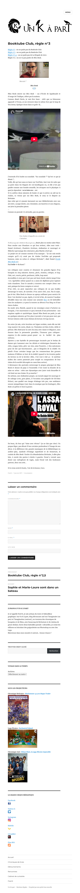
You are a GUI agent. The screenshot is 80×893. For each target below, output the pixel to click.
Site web (11, 547)
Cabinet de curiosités (16, 876)
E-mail (11, 537)
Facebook (11, 800)
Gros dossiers (28, 473)
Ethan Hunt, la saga (36, 752)
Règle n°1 (11, 50)
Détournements (14, 867)
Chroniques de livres (16, 862)
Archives (11, 671)
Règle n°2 (11, 52)
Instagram (12, 817)
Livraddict (12, 834)
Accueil (11, 857)
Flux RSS (11, 842)
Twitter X (11, 809)
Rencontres (12, 872)
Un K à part (11, 887)
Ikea (45, 300)
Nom (10, 528)
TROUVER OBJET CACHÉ (17, 647)
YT (34, 88)
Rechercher (53, 651)
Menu (68, 12)
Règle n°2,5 (12, 55)
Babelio (11, 826)
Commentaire (14, 499)
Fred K (10, 881)
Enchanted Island (26, 728)
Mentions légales (21, 887)
